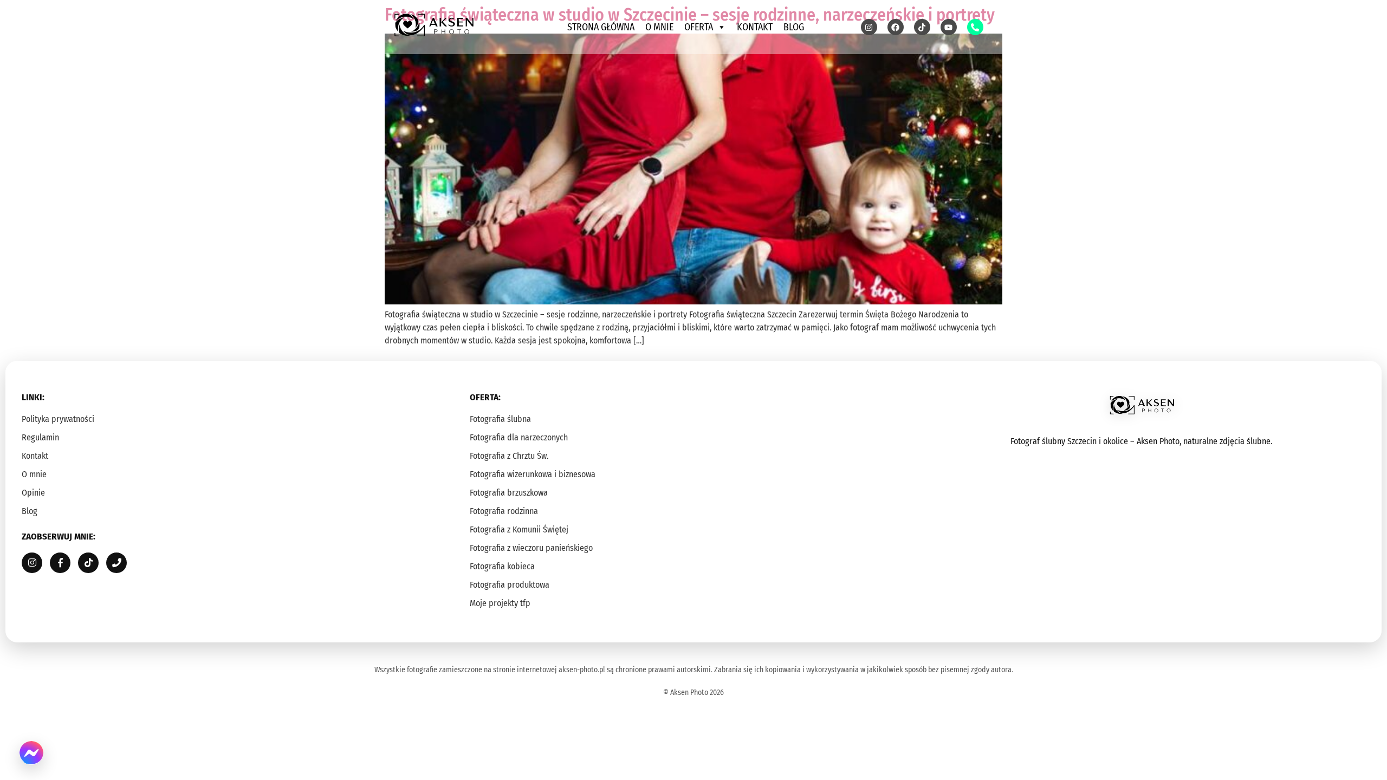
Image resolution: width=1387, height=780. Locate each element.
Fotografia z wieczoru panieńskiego (531, 548)
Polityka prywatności (58, 419)
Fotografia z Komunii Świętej (519, 529)
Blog (793, 27)
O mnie (659, 27)
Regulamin (40, 437)
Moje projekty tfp (500, 603)
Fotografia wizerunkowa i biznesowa (532, 474)
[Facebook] (895, 27)
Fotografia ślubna (500, 419)
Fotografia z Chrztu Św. (509, 456)
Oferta (698, 27)
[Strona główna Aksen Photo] (433, 25)
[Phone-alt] (975, 27)
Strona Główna (600, 27)
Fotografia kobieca (502, 566)
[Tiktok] (922, 27)
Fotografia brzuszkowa (509, 492)
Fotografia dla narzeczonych (519, 437)
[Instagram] (869, 27)
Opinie (33, 492)
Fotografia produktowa (509, 585)
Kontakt (755, 27)
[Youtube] (949, 27)
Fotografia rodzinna (504, 511)
